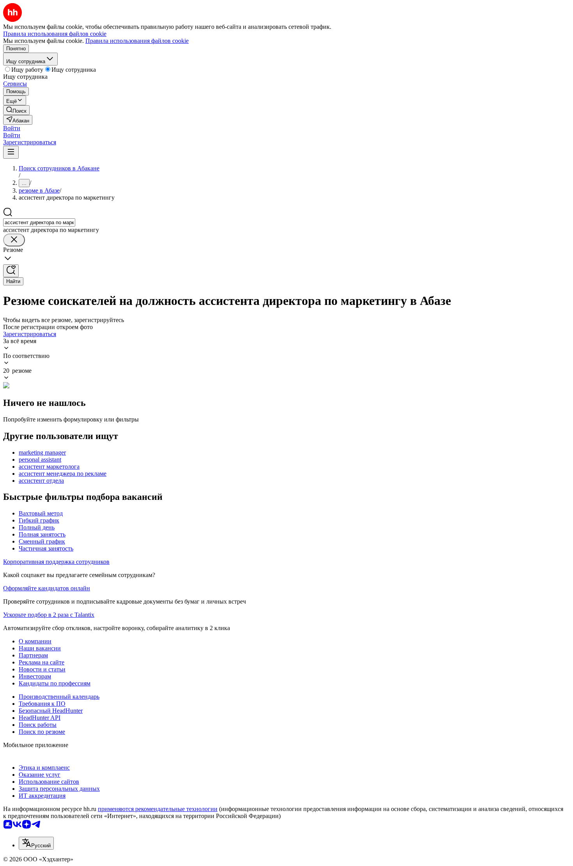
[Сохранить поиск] (11, 270)
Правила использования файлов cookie (137, 40)
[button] (11, 128)
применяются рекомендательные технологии (158, 809)
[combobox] (39, 222)
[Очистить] (14, 240)
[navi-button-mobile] (11, 152)
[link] (16, 110)
